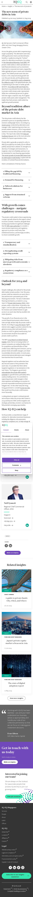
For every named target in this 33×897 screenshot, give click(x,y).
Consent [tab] (6, 430)
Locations (5, 835)
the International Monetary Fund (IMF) (15, 62)
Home (4, 6)
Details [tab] (16, 430)
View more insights (16, 698)
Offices (4, 823)
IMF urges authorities (13, 226)
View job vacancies (14, 796)
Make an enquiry (12, 553)
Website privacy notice (8, 850)
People (4, 814)
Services (4, 811)
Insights (10, 6)
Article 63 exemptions (20, 889)
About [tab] (27, 430)
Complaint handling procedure (16, 891)
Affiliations (5, 838)
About (4, 817)
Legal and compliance (8, 853)
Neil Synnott (10, 503)
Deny (16, 470)
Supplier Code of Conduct (10, 862)
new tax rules (26, 388)
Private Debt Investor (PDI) (16, 303)
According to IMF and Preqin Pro (18, 87)
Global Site (5, 832)
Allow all (16, 460)
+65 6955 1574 (8, 521)
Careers (4, 841)
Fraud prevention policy (9, 859)
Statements (7, 889)
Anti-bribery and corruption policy (12, 856)
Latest (3, 820)
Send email (7, 518)
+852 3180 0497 (9, 475)
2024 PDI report (20, 325)
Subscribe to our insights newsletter (15, 876)
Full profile (7, 525)
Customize (15, 465)
